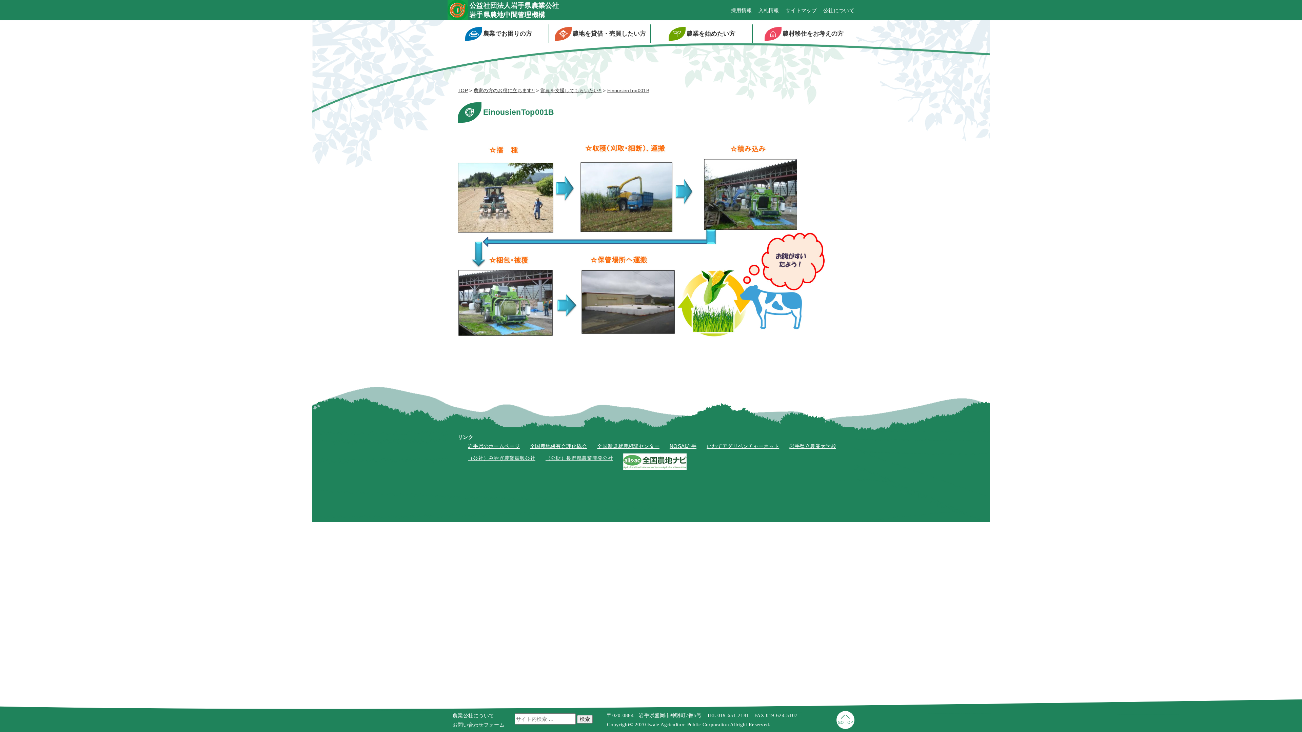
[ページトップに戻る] (845, 727)
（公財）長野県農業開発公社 (579, 458)
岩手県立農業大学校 (812, 446)
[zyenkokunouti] (655, 468)
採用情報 (741, 10)
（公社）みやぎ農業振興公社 (501, 458)
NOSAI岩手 (683, 446)
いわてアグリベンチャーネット (743, 446)
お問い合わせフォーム (479, 725)
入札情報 (768, 10)
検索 (585, 719)
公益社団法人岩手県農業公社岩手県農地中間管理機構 (514, 10)
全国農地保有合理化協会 (558, 446)
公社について (838, 10)
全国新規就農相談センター (628, 446)
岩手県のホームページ (494, 446)
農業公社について (473, 715)
